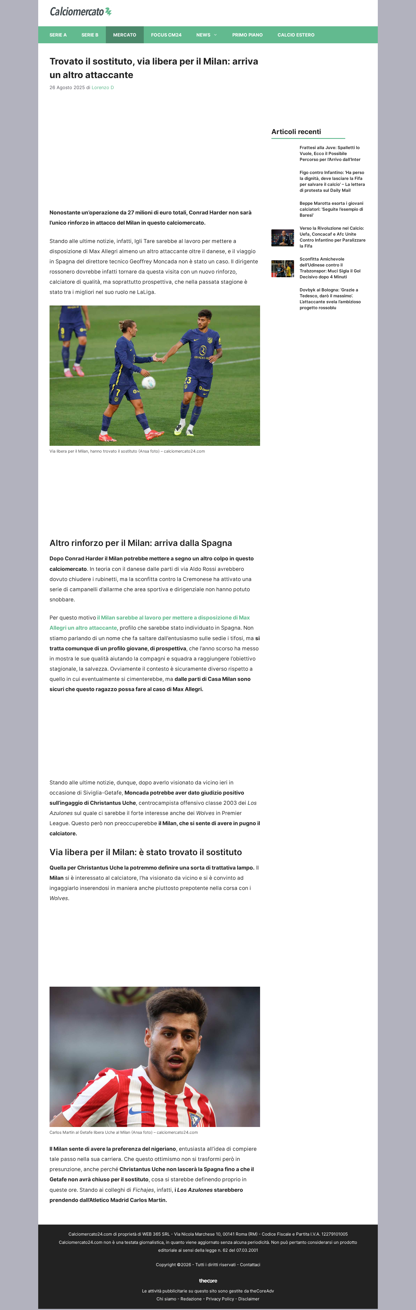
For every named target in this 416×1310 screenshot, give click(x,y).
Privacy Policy (220, 1299)
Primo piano (247, 35)
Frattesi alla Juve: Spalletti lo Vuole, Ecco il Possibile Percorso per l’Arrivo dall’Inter (330, 153)
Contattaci (250, 1264)
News (203, 35)
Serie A (58, 35)
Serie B (90, 35)
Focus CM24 (166, 35)
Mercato (124, 35)
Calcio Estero (296, 35)
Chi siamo (166, 1299)
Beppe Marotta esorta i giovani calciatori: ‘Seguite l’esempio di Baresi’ (331, 209)
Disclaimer (249, 1299)
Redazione (191, 1299)
